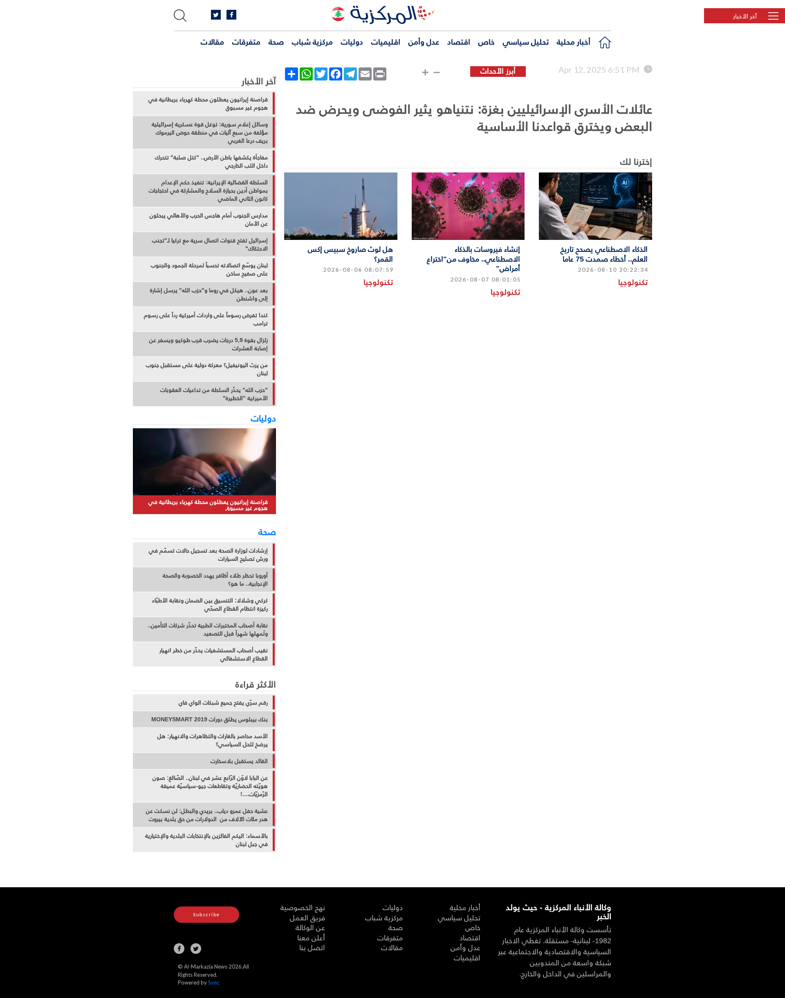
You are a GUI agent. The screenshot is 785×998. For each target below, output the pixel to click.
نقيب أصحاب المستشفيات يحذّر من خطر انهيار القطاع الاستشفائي (213, 654)
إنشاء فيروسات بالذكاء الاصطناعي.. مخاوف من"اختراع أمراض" (473, 258)
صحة (276, 41)
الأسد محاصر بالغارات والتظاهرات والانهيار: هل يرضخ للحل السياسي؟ (212, 740)
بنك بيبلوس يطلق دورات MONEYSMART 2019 (209, 719)
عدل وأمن (423, 41)
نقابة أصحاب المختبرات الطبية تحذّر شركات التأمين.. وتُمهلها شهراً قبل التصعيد (208, 629)
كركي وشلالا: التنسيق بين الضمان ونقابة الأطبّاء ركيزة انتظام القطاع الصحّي (210, 604)
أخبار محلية (573, 41)
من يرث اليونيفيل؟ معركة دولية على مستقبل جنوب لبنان (207, 369)
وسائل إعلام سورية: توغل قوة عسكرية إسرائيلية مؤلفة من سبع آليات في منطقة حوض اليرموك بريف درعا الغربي (210, 132)
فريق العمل (307, 917)
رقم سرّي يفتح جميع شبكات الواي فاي (223, 702)
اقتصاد (458, 41)
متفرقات (246, 41)
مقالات (212, 41)
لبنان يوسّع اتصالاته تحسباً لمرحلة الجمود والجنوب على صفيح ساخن (209, 269)
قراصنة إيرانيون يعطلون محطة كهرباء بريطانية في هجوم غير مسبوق (208, 103)
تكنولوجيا (633, 282)
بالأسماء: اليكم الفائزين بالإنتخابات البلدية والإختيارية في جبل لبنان (206, 840)
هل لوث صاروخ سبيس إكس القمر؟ (350, 253)
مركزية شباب (312, 41)
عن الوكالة (310, 927)
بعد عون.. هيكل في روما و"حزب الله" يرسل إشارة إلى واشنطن (209, 294)
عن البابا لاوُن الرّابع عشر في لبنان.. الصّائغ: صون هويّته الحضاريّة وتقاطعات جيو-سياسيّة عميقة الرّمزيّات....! (210, 786)
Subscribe (206, 914)
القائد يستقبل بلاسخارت (239, 761)
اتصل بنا (312, 947)
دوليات (352, 41)
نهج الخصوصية (302, 907)
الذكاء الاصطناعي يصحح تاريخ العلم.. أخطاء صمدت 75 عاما (604, 253)
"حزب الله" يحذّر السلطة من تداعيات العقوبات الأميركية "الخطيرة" (214, 394)
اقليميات (385, 41)
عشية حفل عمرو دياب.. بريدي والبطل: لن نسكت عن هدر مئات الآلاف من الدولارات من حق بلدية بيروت (207, 815)
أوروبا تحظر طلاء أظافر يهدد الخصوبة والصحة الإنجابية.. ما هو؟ (215, 579)
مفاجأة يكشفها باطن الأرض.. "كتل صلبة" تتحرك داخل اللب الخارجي (211, 161)
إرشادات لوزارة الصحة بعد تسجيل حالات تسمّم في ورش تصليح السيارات (208, 554)
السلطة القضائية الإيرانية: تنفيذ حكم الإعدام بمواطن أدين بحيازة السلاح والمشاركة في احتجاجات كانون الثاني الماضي (208, 190)
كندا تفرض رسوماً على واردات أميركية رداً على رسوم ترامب (206, 319)
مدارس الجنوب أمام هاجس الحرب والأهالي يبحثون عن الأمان (209, 219)
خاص (486, 41)
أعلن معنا (311, 937)
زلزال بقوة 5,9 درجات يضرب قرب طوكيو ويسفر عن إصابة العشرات (208, 344)
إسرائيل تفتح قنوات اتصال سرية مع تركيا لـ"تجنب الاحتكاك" (210, 244)
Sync (213, 982)
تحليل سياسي (526, 41)
